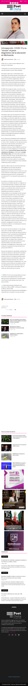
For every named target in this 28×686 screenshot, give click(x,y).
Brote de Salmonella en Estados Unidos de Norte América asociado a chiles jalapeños (18, 321)
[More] (15, 309)
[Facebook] (10, 3)
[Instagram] (13, 3)
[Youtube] (17, 3)
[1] (15, 162)
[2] (5, 177)
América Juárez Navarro (8, 59)
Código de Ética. (12, 631)
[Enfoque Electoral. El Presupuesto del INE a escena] (5, 328)
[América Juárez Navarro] (2, 59)
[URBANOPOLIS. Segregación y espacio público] (5, 335)
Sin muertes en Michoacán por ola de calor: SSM (11, 593)
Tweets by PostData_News (14, 676)
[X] (15, 3)
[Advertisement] (14, 355)
